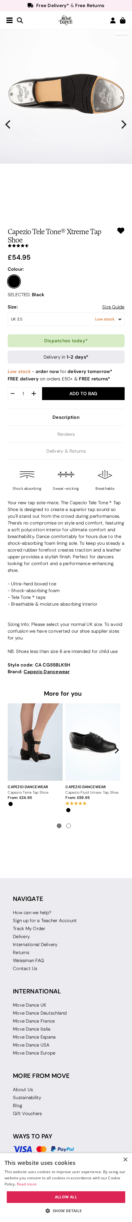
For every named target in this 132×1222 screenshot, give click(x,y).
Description (66, 417)
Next (115, 750)
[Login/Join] (113, 20)
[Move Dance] (66, 20)
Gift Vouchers (27, 1113)
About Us (23, 1089)
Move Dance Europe (34, 1053)
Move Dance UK (29, 1005)
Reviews (66, 434)
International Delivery (35, 944)
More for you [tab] (63, 693)
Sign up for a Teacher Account (45, 920)
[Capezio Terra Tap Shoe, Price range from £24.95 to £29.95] (35, 742)
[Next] (123, 124)
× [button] (125, 1159)
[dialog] (66, 1187)
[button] (66, 1211)
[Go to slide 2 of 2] (68, 825)
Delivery (21, 936)
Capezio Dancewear (47, 671)
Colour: (16, 269)
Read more (27, 1184)
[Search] (20, 20)
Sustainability (27, 1097)
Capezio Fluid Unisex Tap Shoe (91, 792)
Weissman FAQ (28, 960)
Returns (21, 952)
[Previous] (8, 124)
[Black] (14, 281)
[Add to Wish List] (120, 230)
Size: (13, 307)
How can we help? (32, 912)
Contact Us (25, 968)
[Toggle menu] (9, 20)
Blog (17, 1105)
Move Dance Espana (34, 1037)
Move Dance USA (31, 1045)
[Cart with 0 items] (123, 21)
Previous (12, 750)
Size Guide (113, 307)
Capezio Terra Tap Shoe (28, 792)
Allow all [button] (66, 1197)
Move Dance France (34, 1021)
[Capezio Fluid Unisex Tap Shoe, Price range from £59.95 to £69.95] (92, 742)
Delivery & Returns (66, 451)
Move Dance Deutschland (40, 1013)
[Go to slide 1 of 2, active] (59, 825)
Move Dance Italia (31, 1029)
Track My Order (29, 928)
